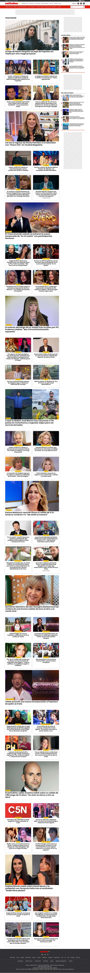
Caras (17, 957)
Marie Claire (28, 957)
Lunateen (73, 957)
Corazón (31, 3)
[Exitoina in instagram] (78, 3)
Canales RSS (20, 961)
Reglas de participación (61, 961)
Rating (59, 7)
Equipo (51, 961)
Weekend (50, 957)
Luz (65, 957)
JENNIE (15, 7)
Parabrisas (44, 957)
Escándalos (24, 3)
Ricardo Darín (40, 7)
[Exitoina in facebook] (81, 3)
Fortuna (34, 957)
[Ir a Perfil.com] (82, 1)
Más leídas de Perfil (67, 93)
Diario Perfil (12, 957)
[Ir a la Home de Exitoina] (13, 3)
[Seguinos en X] (84, 3)
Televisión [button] (37, 3)
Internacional (45, 3)
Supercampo (57, 957)
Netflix (51, 3)
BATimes (78, 957)
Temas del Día (8, 7)
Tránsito (70, 961)
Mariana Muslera (22, 7)
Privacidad (45, 961)
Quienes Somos (28, 961)
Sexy (60, 3)
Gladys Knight (31, 7)
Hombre (39, 957)
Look (62, 957)
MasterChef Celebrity (50, 7)
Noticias (22, 957)
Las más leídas (65, 35)
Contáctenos (38, 961)
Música (56, 3)
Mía (68, 957)
